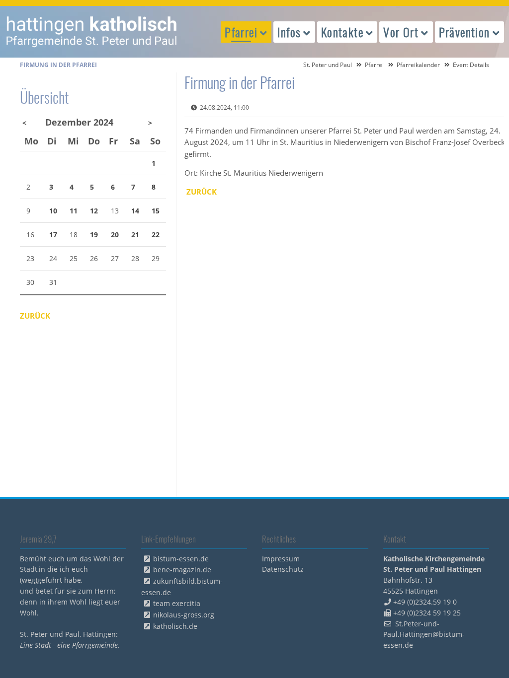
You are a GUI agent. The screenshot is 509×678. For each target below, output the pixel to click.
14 (135, 210)
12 (94, 210)
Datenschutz (283, 569)
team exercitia (176, 603)
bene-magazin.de (182, 569)
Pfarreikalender (418, 65)
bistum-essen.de (181, 558)
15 (156, 210)
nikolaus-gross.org (183, 614)
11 (74, 210)
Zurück (201, 192)
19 (94, 234)
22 (156, 234)
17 (53, 234)
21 (135, 234)
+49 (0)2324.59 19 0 (425, 602)
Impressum (281, 558)
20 (115, 234)
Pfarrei (374, 65)
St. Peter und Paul (327, 65)
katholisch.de (175, 626)
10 (53, 210)
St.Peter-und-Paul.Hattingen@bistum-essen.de (424, 634)
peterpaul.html (92, 32)
